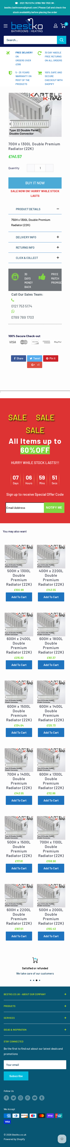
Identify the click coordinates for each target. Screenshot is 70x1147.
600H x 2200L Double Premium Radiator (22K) (19, 916)
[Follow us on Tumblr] (41, 1098)
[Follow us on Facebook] (6, 1098)
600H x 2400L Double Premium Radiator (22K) (19, 645)
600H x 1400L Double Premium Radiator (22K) (51, 713)
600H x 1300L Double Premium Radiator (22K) (51, 781)
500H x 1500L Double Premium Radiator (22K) (19, 849)
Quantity (13, 168)
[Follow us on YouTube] (34, 1098)
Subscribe (16, 1076)
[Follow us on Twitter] (13, 1098)
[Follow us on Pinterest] (27, 1098)
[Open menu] (5, 25)
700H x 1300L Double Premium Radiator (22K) (34, 146)
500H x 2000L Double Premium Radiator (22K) (51, 916)
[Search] (61, 40)
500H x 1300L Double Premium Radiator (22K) (19, 577)
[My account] (55, 26)
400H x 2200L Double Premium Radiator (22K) (51, 577)
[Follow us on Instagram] (20, 1098)
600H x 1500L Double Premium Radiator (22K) (19, 713)
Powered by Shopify (14, 1139)
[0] (63, 25)
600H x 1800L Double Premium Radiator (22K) (51, 645)
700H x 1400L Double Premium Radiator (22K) (19, 781)
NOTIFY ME (54, 507)
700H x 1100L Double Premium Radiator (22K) (51, 849)
